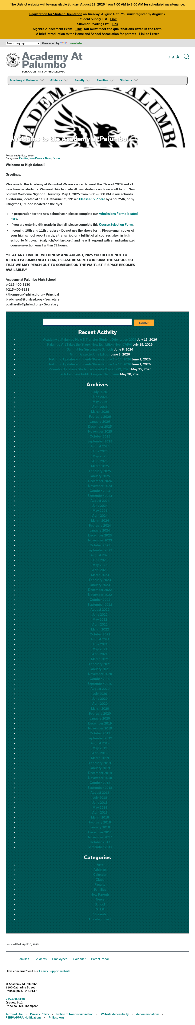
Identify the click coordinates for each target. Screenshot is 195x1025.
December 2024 (100, 481)
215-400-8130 (15, 999)
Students (126, 80)
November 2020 (100, 674)
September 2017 (100, 847)
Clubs (100, 879)
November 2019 (100, 728)
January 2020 (100, 718)
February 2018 (100, 822)
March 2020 (100, 708)
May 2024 (100, 510)
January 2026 (100, 421)
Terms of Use (14, 1014)
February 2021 (100, 664)
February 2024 (100, 525)
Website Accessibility (115, 1014)
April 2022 (100, 624)
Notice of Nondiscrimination (75, 1014)
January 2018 (100, 827)
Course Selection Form (116, 224)
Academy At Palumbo (52, 60)
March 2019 (100, 758)
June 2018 (100, 802)
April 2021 (100, 654)
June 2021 (100, 644)
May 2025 (100, 456)
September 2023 (100, 550)
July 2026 (100, 392)
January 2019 (100, 768)
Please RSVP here (92, 199)
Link (113, 19)
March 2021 (100, 659)
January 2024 (100, 530)
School (56, 158)
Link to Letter (149, 34)
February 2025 (100, 471)
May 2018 (100, 807)
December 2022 (100, 589)
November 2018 (100, 778)
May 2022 (100, 619)
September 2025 (100, 441)
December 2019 (100, 723)
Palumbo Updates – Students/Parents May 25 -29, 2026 (89, 369)
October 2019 (100, 733)
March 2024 (100, 520)
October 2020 (100, 679)
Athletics (56, 80)
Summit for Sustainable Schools (90, 349)
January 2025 (100, 476)
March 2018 (100, 817)
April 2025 (100, 461)
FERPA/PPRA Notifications (23, 1017)
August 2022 (99, 609)
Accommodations (147, 1014)
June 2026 (100, 397)
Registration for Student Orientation (55, 14)
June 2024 (100, 505)
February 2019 (100, 763)
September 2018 (100, 787)
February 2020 (100, 713)
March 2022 (100, 629)
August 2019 (99, 743)
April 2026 (100, 406)
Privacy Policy (39, 1014)
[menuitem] (30, 80)
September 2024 (100, 495)
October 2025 (100, 436)
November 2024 (100, 486)
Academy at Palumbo (24, 80)
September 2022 (100, 604)
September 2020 (100, 683)
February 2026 (100, 416)
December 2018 (100, 773)
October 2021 (100, 634)
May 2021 (100, 649)
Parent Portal (100, 959)
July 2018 (100, 797)
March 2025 (100, 466)
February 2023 (100, 580)
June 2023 (100, 560)
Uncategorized (100, 919)
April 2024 (100, 515)
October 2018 (100, 782)
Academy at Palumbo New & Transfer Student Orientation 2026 (90, 339)
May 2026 (100, 401)
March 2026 (100, 411)
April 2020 (100, 703)
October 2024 (100, 491)
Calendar (100, 874)
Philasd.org (56, 1017)
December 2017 (100, 832)
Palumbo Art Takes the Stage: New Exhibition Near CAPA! (89, 344)
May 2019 (100, 748)
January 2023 (100, 585)
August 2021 (99, 639)
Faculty (80, 80)
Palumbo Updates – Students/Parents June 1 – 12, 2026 (90, 359)
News (48, 158)
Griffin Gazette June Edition (90, 354)
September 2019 (100, 738)
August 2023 (99, 555)
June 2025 (100, 451)
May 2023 (100, 565)
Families (102, 80)
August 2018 (99, 792)
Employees (59, 959)
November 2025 (100, 431)
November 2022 (100, 594)
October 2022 (100, 599)
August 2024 (99, 500)
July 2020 (100, 693)
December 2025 (100, 426)
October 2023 (100, 545)
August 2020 (99, 688)
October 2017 (100, 842)
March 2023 (100, 575)
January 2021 (100, 669)
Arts (100, 864)
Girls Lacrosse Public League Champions (89, 374)
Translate (75, 43)
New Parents (37, 158)
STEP (100, 909)
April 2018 (100, 812)
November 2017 (100, 837)
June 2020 (100, 698)
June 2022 (100, 614)
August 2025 (99, 446)
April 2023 (100, 570)
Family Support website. (55, 971)
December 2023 (100, 535)
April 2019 (100, 753)
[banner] (97, 67)
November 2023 (100, 540)
